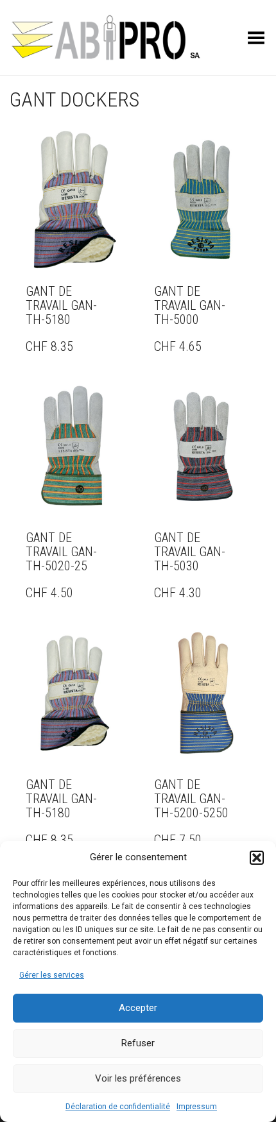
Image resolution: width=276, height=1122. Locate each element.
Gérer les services (51, 975)
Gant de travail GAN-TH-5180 (61, 305)
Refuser (138, 1043)
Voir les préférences (138, 1078)
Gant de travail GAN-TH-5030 (189, 552)
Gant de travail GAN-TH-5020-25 (61, 552)
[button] (256, 857)
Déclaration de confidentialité (117, 1106)
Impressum (197, 1106)
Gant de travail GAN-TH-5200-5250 (191, 798)
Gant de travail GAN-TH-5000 (189, 305)
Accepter (138, 1008)
